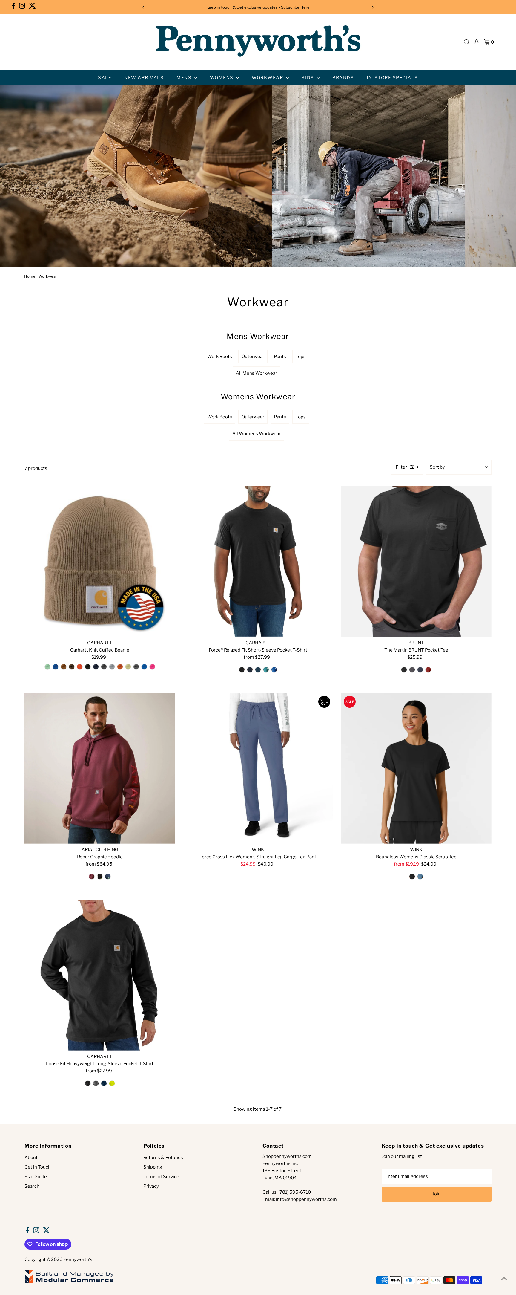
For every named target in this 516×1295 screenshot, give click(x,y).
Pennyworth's (77, 1259)
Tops (301, 356)
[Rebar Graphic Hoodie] (99, 768)
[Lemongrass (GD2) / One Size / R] (128, 667)
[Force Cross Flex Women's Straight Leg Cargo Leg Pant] (258, 768)
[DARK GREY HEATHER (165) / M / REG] (412, 670)
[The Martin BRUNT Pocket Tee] (416, 561)
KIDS (309, 77)
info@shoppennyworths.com (306, 1199)
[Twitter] (32, 7)
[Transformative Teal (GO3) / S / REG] (266, 670)
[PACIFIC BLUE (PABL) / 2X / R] (420, 877)
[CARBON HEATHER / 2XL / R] (96, 1083)
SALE (104, 77)
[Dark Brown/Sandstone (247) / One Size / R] (72, 667)
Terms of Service (161, 1176)
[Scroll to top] (504, 1279)
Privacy (151, 1186)
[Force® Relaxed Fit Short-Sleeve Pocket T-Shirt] (258, 561)
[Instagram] (22, 7)
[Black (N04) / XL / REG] (242, 670)
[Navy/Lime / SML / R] (108, 877)
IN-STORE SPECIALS (392, 77)
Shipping (152, 1167)
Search (31, 1186)
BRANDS (343, 77)
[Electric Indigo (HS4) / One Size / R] (56, 667)
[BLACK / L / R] (412, 877)
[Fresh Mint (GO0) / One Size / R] (47, 667)
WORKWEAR (268, 77)
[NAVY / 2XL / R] (104, 1083)
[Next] (373, 7)
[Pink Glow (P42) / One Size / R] (152, 667)
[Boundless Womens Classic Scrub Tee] (416, 768)
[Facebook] (13, 7)
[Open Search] (466, 42)
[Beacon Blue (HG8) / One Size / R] (144, 667)
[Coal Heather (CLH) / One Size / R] (104, 667)
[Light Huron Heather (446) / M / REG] (258, 670)
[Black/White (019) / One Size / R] (136, 667)
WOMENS (222, 77)
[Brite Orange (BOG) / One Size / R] (80, 667)
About (31, 1157)
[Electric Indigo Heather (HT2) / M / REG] (274, 670)
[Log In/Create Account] (476, 42)
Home (30, 276)
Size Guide (35, 1176)
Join (436, 1194)
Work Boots (219, 356)
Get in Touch (37, 1167)
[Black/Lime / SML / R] (100, 877)
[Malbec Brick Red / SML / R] (92, 877)
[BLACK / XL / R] (88, 1083)
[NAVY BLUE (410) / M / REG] (420, 670)
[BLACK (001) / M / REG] (404, 670)
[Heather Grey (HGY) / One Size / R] (112, 667)
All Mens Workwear (256, 373)
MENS (184, 77)
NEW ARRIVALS (144, 77)
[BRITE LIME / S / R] (112, 1083)
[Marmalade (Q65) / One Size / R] (120, 667)
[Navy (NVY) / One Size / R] (96, 667)
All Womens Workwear (256, 433)
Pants (280, 356)
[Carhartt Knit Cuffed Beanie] (99, 561)
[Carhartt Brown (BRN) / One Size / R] (64, 667)
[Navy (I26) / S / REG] (250, 670)
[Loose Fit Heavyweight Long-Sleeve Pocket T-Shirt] (99, 975)
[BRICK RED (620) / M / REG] (428, 670)
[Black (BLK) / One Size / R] (88, 667)
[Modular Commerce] (69, 1282)
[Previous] (143, 7)
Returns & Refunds (163, 1157)
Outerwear (253, 356)
